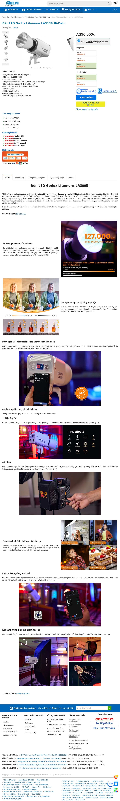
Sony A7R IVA (77, 793)
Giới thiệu (28, 720)
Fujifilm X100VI (81, 783)
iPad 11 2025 (36, 794)
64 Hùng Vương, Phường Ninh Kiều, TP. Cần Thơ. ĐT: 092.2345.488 (39, 758)
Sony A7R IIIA (88, 793)
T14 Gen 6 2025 (28, 785)
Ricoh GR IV (66, 795)
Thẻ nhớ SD (7, 782)
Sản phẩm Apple (8, 725)
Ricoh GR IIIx (76, 795)
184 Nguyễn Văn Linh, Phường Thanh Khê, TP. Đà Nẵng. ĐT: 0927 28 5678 (41, 761)
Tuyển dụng (29, 723)
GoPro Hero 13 (80, 800)
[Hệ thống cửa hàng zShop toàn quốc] (116, 790)
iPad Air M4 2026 (19, 782)
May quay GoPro (68, 800)
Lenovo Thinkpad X (107, 797)
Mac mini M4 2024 (9, 794)
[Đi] (109, 708)
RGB (81, 83)
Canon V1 (102, 786)
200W (81, 59)
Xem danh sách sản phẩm (88, 109)
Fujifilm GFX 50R (68, 783)
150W (81, 53)
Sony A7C (107, 790)
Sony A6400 (99, 793)
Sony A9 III (98, 790)
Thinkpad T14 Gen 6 (91, 797)
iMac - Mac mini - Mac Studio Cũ (14, 796)
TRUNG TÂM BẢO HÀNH (55, 728)
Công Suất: (80, 48)
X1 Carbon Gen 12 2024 (11, 787)
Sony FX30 (96, 788)
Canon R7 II (76, 788)
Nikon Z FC (109, 793)
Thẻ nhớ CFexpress (10, 780)
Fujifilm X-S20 (92, 783)
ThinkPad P (25, 787)
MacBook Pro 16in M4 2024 (33, 792)
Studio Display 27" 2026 (26, 780)
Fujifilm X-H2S (104, 783)
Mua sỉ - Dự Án (78, 744)
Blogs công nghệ (30, 733)
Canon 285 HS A (91, 786)
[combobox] (79, 3)
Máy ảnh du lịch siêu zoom (12, 789)
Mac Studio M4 (78, 797)
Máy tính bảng (7, 728)
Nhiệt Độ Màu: (81, 72)
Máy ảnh (6, 722)
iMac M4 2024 (49, 792)
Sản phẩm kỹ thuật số (10, 732)
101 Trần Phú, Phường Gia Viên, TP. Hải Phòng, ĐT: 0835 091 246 (40, 768)
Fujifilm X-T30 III (78, 786)
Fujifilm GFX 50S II (68, 781)
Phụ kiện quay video (22, 693)
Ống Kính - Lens (32, 796)
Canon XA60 (86, 788)
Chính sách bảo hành (54, 735)
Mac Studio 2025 (23, 794)
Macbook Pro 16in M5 (90, 795)
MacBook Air (47, 787)
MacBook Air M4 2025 (30, 789)
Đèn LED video (21, 214)
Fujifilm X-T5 (67, 786)
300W (81, 66)
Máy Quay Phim (44, 796)
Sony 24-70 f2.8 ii (68, 790)
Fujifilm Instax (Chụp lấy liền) (13, 799)
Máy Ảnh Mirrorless (42, 785)
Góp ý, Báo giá (75, 748)
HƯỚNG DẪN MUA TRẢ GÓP (56, 725)
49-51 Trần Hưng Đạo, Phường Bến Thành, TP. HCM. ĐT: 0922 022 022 (43, 755)
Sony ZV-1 (89, 790)
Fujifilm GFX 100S (97, 781)
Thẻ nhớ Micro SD (42, 780)
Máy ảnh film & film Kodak (12, 785)
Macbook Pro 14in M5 (106, 795)
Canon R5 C (66, 788)
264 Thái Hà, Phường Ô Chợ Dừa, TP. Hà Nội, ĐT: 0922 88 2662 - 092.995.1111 (41, 765)
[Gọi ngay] (116, 777)
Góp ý (27, 729)
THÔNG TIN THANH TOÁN (56, 731)
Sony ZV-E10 (67, 793)
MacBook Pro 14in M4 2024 (12, 792)
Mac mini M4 (67, 797)
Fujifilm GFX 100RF (83, 781)
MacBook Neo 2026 (34, 782)
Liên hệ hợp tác (30, 726)
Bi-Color (81, 77)
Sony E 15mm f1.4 (108, 788)
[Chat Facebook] (116, 784)
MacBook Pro (36, 787)
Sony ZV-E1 (79, 790)
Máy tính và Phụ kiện (10, 735)
